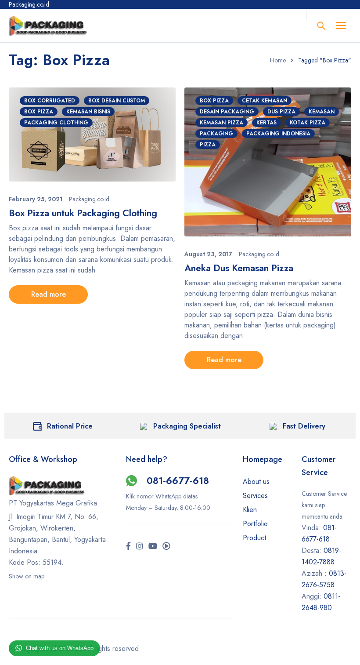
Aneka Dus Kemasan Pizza (238, 268)
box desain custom (116, 101)
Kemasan (322, 112)
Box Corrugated (49, 101)
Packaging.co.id (89, 199)
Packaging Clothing (56, 123)
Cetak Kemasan (264, 101)
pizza (208, 145)
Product (254, 538)
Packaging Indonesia (278, 134)
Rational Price (70, 426)
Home (278, 60)
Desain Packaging (227, 112)
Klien (250, 510)
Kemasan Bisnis (88, 112)
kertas (266, 123)
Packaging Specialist (187, 426)
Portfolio (255, 524)
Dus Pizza (281, 112)
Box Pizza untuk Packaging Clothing (83, 213)
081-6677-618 (178, 480)
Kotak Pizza (307, 123)
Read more (48, 294)
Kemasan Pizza (221, 123)
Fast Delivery (304, 426)
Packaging (216, 134)
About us (256, 481)
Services (255, 496)
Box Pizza (38, 112)
